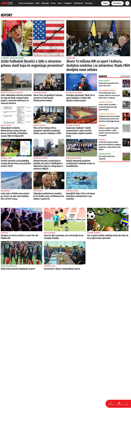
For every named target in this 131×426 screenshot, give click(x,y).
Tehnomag (88, 3)
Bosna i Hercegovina (26, 3)
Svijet (37, 3)
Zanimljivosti (78, 3)
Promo (53, 3)
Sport (60, 3)
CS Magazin (68, 3)
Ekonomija (45, 3)
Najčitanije (119, 404)
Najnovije (111, 404)
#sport (6, 15)
